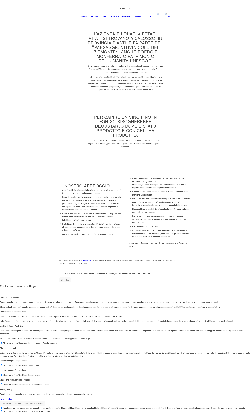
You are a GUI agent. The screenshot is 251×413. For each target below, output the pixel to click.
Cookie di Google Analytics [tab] (11, 325)
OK (62, 280)
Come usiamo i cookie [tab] (9, 297)
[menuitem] (84, 16)
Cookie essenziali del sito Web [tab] (13, 311)
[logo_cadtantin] (125, 6)
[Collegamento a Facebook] (181, 6)
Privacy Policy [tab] (6, 389)
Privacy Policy (6, 398)
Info (67, 280)
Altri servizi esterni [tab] (8, 348)
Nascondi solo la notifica (33, 403)
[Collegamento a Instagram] (185, 6)
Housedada (87, 260)
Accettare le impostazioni (11, 403)
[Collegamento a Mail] (189, 6)
